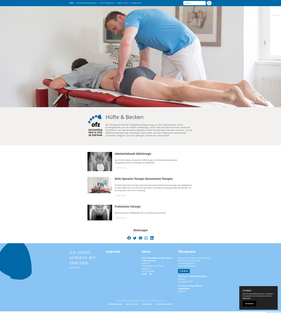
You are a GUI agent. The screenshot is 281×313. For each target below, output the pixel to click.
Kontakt (136, 3)
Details (121, 168)
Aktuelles (131, 304)
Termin (183, 271)
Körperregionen (86, 3)
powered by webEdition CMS (273, 312)
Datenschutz (164, 304)
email (144, 274)
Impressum (115, 304)
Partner (147, 304)
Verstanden (249, 303)
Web (151, 274)
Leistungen (107, 3)
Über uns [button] (122, 3)
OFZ (71, 3)
